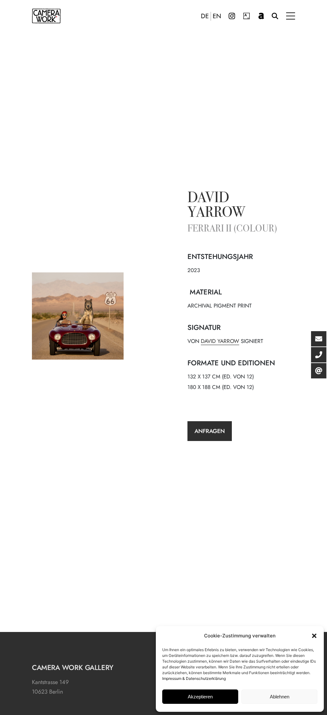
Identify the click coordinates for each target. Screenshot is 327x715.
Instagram (232, 16)
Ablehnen (279, 696)
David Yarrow (216, 206)
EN (217, 16)
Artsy (246, 16)
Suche (275, 16)
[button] (314, 636)
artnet (261, 16)
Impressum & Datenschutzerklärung (194, 678)
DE (205, 16)
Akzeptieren (200, 696)
